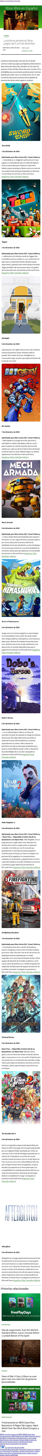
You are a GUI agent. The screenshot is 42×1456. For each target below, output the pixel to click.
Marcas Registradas (15, 1453)
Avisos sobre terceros (30, 1453)
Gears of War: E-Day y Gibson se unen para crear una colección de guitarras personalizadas (19, 1379)
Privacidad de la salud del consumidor (13, 1449)
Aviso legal (4, 1453)
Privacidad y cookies (17, 1451)
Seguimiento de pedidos (18, 1444)
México (25, 177)
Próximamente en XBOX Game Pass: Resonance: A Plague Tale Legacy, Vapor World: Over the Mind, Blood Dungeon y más (20, 1426)
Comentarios (11, 1438)
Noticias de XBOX (22, 1436)
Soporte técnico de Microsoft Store (19, 1442)
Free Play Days (6, 1325)
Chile (12, 177)
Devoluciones (5, 1444)
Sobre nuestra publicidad (9, 1455)
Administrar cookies (32, 1451)
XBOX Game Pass (7, 1417)
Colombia (17, 177)
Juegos (6, 35)
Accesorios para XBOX (8, 1436)
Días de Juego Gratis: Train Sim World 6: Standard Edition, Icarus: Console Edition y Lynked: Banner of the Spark (20, 1332)
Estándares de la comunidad (26, 1438)
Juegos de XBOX (17, 1434)
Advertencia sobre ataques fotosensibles (14, 1440)
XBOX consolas (5, 1434)
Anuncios (4, 1371)
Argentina (5, 177)
